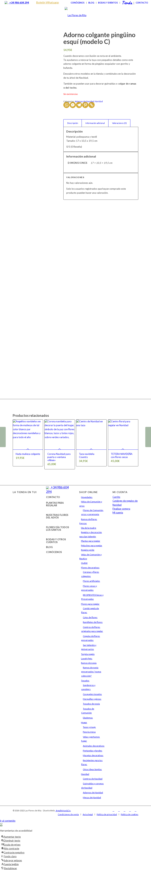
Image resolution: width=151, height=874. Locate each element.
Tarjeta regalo (87, 654)
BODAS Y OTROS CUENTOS (56, 540)
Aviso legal (88, 814)
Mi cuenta (118, 512)
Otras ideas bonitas (92, 769)
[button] (1, 824)
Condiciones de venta (68, 814)
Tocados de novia (91, 703)
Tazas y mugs (89, 727)
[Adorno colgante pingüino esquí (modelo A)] (3, 437)
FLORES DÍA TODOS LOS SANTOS (57, 528)
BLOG (49, 547)
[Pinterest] (85, 105)
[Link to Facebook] (113, 810)
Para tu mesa (89, 731)
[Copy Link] (91, 105)
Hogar (84, 722)
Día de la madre (88, 527)
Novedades (86, 497)
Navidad (99, 101)
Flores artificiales (91, 581)
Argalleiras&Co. (63, 810)
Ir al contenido (7, 820)
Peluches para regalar (91, 545)
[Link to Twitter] (124, 810)
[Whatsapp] (66, 105)
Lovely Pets (86, 658)
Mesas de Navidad (92, 797)
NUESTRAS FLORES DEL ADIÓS (57, 516)
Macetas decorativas (93, 755)
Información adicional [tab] (95, 123)
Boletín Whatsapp (47, 2)
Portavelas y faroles (92, 750)
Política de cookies (129, 814)
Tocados (85, 680)
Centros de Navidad (92, 778)
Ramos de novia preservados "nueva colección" (91, 671)
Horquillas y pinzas (92, 699)
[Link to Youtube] (130, 810)
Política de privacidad (107, 814)
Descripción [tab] (72, 123)
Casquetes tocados (92, 694)
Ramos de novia (88, 663)
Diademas (88, 717)
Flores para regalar (90, 604)
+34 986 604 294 (18, 2)
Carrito (116, 496)
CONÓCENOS (54, 552)
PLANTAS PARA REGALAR (55, 504)
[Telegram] (79, 105)
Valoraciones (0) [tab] (119, 123)
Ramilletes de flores (93, 622)
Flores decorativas (90, 567)
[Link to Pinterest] (135, 810)
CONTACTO (53, 497)
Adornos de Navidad (84, 101)
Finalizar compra (121, 508)
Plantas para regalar (90, 541)
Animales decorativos (93, 745)
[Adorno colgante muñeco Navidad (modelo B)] (148, 437)
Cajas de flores (90, 617)
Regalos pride (87, 550)
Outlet (84, 563)
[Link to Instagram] (119, 810)
